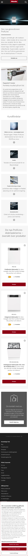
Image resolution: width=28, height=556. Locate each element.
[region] (14, 528)
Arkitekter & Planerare (6, 496)
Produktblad (17, 276)
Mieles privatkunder (5, 488)
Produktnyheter (4, 447)
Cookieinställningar (14, 553)
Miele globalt (4, 467)
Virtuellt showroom (5, 454)
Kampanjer (3, 449)
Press (2, 470)
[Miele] (14, 1)
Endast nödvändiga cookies (14, 548)
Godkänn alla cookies (14, 544)
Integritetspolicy (9, 541)
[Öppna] (14, 142)
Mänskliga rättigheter (6, 478)
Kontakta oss (14, 58)
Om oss (3, 465)
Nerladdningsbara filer (6, 457)
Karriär (2, 472)
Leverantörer (4, 501)
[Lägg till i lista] (25, 245)
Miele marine (4, 491)
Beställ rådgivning (14, 422)
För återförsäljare (5, 498)
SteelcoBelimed (4, 493)
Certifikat (3, 480)
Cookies (15, 541)
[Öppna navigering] (2, 2)
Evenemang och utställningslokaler (9, 452)
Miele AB (3, 541)
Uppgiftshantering (5, 475)
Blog (2, 444)
